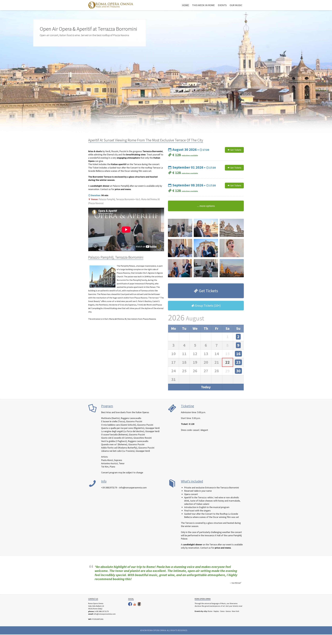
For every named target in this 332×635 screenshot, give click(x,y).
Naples (216, 611)
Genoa (228, 611)
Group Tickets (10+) (207, 306)
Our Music (236, 5)
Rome (210, 611)
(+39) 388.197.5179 (102, 611)
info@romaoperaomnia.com (105, 614)
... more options (206, 206)
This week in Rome (203, 5)
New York (235, 611)
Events (222, 5)
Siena (222, 611)
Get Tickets (235, 149)
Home (185, 5)
